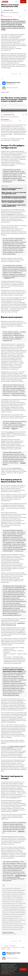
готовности (15, 809)
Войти (23, 1)
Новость (6, 946)
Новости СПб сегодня (5, 947)
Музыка (9, 949)
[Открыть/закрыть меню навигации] (16, 2)
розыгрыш (10, 214)
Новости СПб (12, 946)
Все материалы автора (6, 16)
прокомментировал (20, 875)
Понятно (23, 969)
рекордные (13, 797)
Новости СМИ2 (5, 92)
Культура (23, 947)
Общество (3, 949)
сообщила (7, 408)
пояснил (16, 298)
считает (22, 463)
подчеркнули (21, 180)
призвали (6, 278)
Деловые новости (15, 947)
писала (13, 428)
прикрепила (10, 432)
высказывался (17, 468)
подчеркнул (21, 831)
